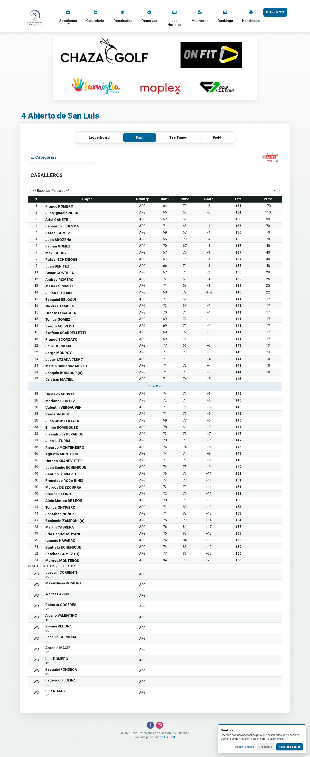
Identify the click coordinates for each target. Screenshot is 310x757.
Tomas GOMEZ (57, 319)
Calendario (95, 21)
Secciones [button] (68, 21)
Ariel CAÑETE (56, 220)
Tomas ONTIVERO (60, 507)
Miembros (199, 21)
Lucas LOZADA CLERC (64, 359)
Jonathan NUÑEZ (60, 514)
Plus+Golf (168, 737)
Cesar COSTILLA (59, 273)
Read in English (244, 746)
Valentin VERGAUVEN (63, 407)
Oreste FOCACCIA (60, 313)
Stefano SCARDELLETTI (65, 333)
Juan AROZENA (58, 240)
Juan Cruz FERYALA (62, 421)
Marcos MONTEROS (62, 560)
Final (139, 137)
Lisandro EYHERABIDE (64, 434)
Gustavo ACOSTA (60, 394)
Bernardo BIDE (57, 414)
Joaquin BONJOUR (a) (64, 373)
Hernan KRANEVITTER (64, 461)
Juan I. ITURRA (57, 441)
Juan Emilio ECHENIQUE (65, 467)
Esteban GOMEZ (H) (62, 554)
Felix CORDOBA (58, 346)
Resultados (122, 21)
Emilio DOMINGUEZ (61, 427)
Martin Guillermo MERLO (66, 366)
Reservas (149, 21)
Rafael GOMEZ (57, 233)
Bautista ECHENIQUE (63, 547)
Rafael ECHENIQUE (61, 259)
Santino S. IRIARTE (61, 474)
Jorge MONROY (58, 353)
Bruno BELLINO (58, 494)
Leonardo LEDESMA (62, 226)
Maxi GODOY (56, 253)
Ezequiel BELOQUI (60, 299)
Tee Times (178, 137)
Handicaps (251, 21)
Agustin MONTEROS (62, 454)
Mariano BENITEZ (60, 401)
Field (217, 137)
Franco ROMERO (59, 206)
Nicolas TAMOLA (59, 306)
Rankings (225, 21)
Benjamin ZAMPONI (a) (65, 521)
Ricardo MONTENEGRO (64, 447)
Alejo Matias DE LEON (63, 501)
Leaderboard (99, 137)
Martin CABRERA (59, 527)
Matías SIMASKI (59, 286)
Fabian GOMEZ (58, 246)
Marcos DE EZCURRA (63, 487)
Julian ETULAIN (58, 293)
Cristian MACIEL (59, 379)
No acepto (265, 746)
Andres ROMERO (59, 279)
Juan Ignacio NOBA (61, 213)
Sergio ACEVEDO (59, 326)
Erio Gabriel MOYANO (63, 534)
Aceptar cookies (290, 746)
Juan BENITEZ (57, 266)
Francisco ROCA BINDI (64, 481)
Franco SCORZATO (61, 339)
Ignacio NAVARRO (60, 540)
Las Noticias (174, 23)
